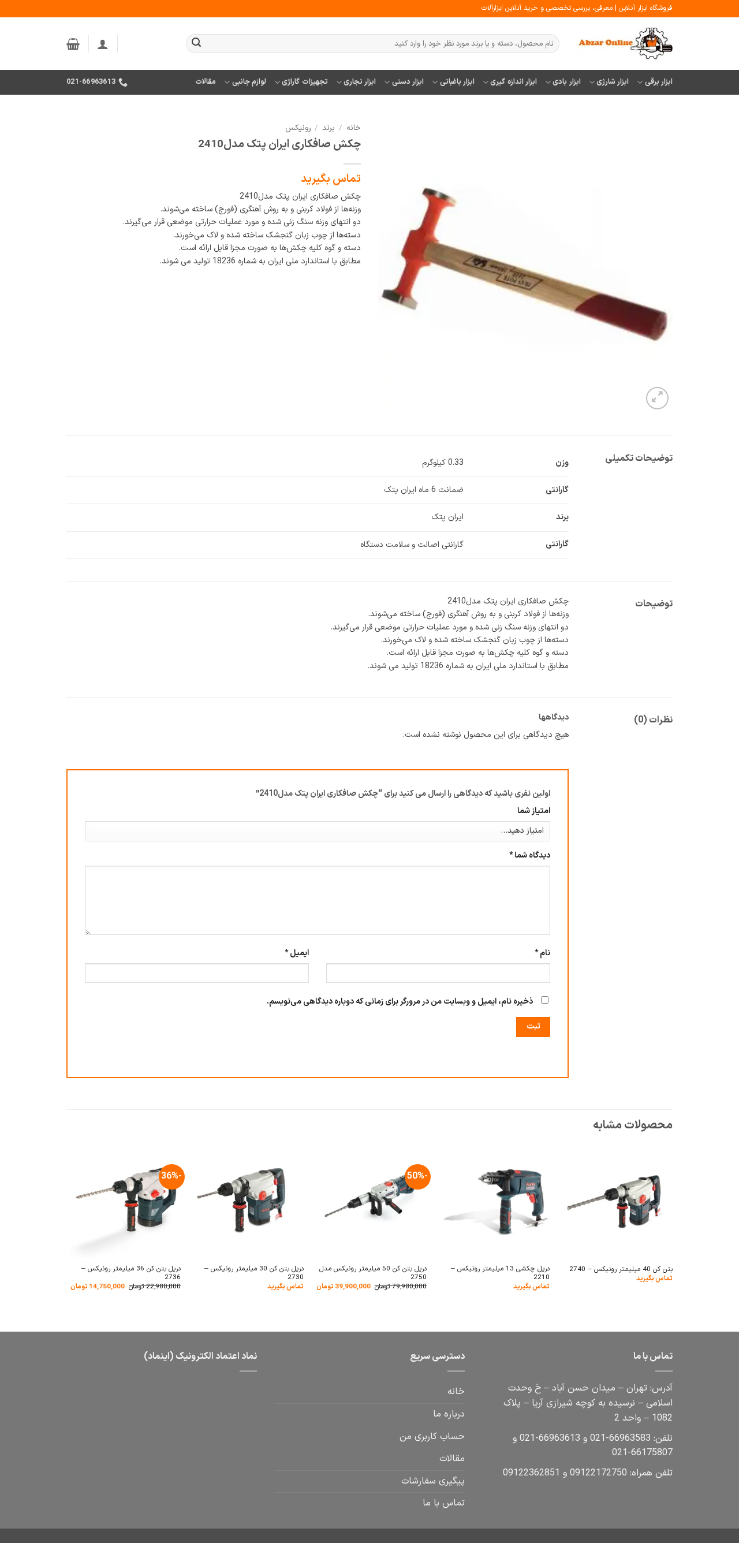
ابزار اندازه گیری (513, 81)
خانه (353, 128)
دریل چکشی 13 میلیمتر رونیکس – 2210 (500, 1274)
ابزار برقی (659, 81)
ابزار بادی (566, 81)
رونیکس (298, 128)
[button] (103, 44)
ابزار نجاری (360, 81)
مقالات (205, 81)
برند (328, 128)
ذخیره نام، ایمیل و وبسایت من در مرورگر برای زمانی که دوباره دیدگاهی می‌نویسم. (400, 1002)
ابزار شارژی (612, 81)
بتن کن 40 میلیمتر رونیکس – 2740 (621, 1269)
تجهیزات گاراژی (304, 81)
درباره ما (449, 1414)
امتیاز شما (533, 811)
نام (542, 953)
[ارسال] (196, 44)
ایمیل (297, 953)
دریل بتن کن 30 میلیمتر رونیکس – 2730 (254, 1274)
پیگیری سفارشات (433, 1481)
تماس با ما (444, 1503)
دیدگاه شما (529, 855)
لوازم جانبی (249, 81)
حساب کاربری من (432, 1437)
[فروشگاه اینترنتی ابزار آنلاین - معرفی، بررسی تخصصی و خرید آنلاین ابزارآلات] (625, 44)
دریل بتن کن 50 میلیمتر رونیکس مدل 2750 (373, 1274)
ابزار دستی (408, 81)
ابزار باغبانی (457, 81)
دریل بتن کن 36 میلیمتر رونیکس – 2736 (131, 1274)
